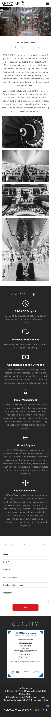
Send (25, 607)
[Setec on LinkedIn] (47, 706)
